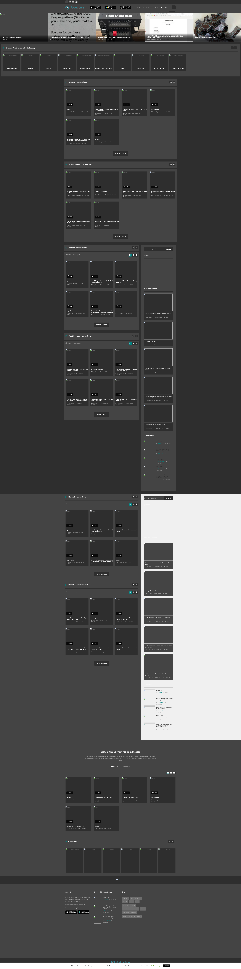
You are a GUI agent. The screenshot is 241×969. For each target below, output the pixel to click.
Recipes (11, 68)
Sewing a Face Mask (101, 191)
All (171, 82)
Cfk (96, 142)
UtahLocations (71, 195)
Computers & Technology (85, 68)
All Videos (114, 767)
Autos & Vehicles (67, 68)
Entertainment (141, 68)
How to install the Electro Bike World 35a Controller (78, 222)
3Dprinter (125, 898)
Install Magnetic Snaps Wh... (104, 797)
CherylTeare (99, 113)
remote (97, 139)
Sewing (139, 916)
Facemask (126, 905)
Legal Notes (155, 109)
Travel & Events (48, 68)
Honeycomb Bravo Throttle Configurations (135, 109)
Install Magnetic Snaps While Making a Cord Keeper (106, 109)
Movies (143, 909)
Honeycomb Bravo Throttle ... (132, 797)
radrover (134, 912)
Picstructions (155, 195)
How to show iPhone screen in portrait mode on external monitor (163, 192)
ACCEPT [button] (166, 966)
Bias (132, 898)
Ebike (137, 902)
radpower (126, 912)
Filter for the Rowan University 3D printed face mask (78, 192)
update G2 (70, 109)
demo (131, 902)
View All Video (120, 153)
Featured (126, 767)
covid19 (125, 902)
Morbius (70, 143)
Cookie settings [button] (156, 966)
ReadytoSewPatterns (129, 916)
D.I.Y (104, 68)
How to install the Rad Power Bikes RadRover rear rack (135, 192)
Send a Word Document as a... (75, 826)
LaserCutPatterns (128, 909)
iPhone (133, 905)
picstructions (127, 113)
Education (122, 68)
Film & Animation (159, 68)
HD (174, 82)
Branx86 (70, 112)
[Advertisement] (158, 272)
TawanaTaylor (155, 112)
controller (138, 898)
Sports (30, 68)
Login (172, 2)
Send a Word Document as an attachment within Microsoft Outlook (78, 139)
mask (136, 909)
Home (139, 7)
